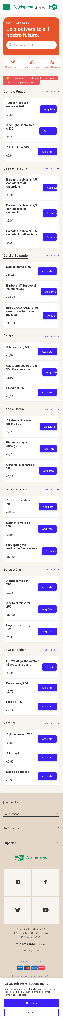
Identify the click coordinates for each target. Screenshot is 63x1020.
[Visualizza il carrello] (52, 7)
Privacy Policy (31, 950)
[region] (31, 999)
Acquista (49, 109)
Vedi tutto (50, 91)
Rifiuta (31, 1012)
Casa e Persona (32, 66)
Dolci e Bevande (52, 66)
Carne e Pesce (12, 66)
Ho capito (31, 1002)
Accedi (42, 7)
